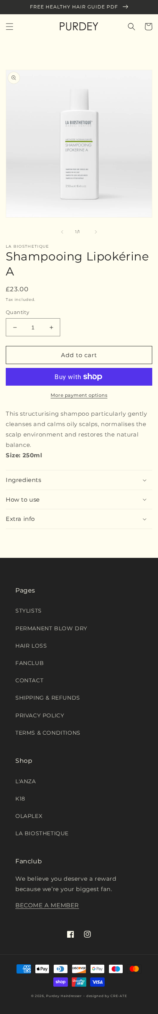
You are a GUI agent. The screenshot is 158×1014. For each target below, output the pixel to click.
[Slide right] (95, 231)
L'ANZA (25, 781)
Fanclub (29, 663)
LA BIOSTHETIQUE (42, 833)
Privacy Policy (39, 715)
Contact (29, 680)
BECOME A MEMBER (47, 905)
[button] (9, 26)
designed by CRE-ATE (106, 996)
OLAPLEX (28, 816)
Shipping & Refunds (47, 697)
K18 (20, 798)
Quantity (17, 312)
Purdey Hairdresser (64, 996)
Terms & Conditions (48, 732)
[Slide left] (62, 231)
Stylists (28, 610)
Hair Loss (31, 645)
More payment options (79, 395)
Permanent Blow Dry (51, 628)
